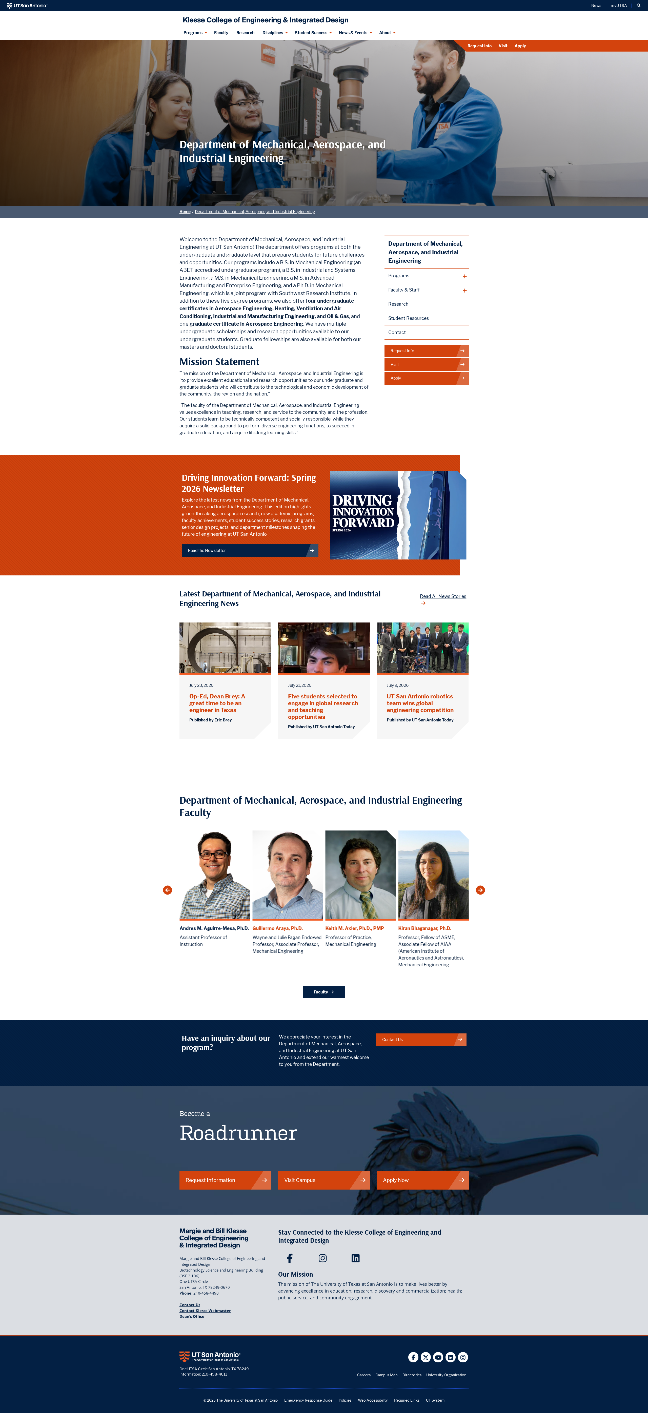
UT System (435, 1400)
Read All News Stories (443, 596)
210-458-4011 (214, 1374)
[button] (638, 6)
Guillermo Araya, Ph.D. (277, 928)
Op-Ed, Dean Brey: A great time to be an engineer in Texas (217, 703)
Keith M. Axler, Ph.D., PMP (354, 928)
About (385, 32)
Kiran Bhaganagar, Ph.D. (424, 928)
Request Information (210, 1180)
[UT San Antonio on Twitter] (426, 1357)
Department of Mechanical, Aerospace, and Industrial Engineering (255, 211)
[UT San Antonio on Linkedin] (451, 1357)
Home (185, 211)
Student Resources (408, 318)
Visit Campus (299, 1180)
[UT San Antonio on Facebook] (413, 1357)
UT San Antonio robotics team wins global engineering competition (420, 703)
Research (245, 32)
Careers (364, 1375)
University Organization (446, 1375)
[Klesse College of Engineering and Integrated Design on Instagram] (324, 1260)
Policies (345, 1400)
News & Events (353, 32)
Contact (397, 332)
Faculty (221, 32)
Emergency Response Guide (308, 1400)
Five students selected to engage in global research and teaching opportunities (323, 706)
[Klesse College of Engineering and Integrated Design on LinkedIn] (356, 1260)
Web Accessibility (373, 1400)
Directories (411, 1375)
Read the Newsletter (207, 550)
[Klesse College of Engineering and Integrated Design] (264, 18)
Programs (193, 32)
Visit (503, 46)
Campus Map (386, 1375)
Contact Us (392, 1039)
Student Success (311, 32)
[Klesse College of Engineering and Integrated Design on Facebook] (291, 1260)
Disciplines (272, 32)
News (596, 6)
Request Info (480, 46)
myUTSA (619, 6)
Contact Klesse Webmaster (205, 1310)
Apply (520, 46)
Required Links (406, 1400)
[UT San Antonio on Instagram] (463, 1357)
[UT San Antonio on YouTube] (438, 1357)
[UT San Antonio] (27, 5)
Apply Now (396, 1180)
